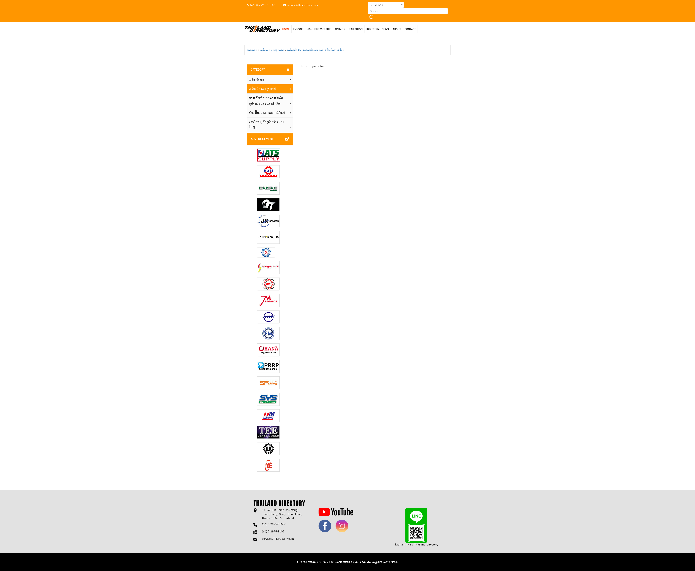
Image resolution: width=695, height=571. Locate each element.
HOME (286, 29)
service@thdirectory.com (302, 5)
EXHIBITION (356, 29)
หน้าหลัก (252, 50)
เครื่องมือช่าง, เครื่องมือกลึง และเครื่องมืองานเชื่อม (315, 50)
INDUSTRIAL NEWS (378, 29)
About (397, 29)
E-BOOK (298, 29)
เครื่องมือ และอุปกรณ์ (272, 50)
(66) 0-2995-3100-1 (263, 5)
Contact (410, 29)
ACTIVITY (340, 29)
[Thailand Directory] (262, 28)
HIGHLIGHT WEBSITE (319, 29)
